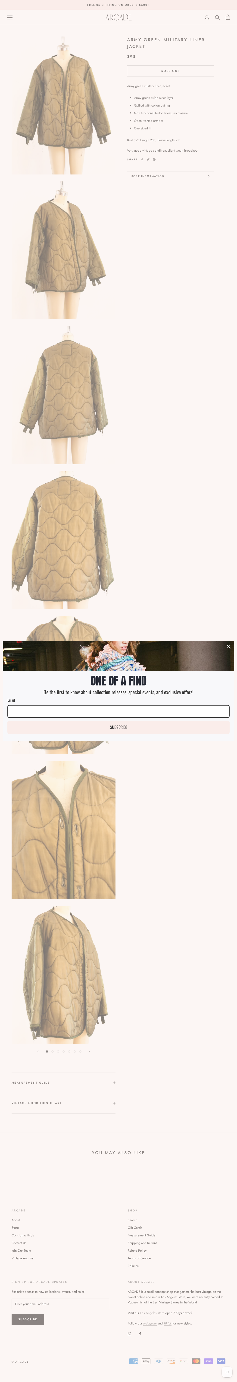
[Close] (228, 646)
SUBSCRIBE (118, 727)
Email (11, 700)
